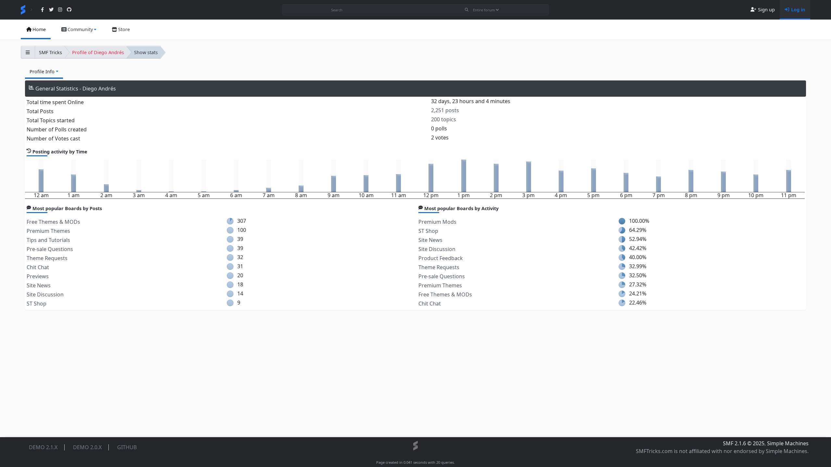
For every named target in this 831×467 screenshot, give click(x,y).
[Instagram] (60, 10)
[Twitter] (51, 10)
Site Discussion (45, 294)
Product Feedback (440, 258)
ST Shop (36, 303)
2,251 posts (445, 110)
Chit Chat (38, 267)
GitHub (127, 447)
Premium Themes (48, 230)
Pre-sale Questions (50, 249)
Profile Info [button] (42, 71)
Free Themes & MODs (53, 221)
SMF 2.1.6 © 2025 (743, 443)
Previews (38, 276)
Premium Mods (437, 221)
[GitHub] (69, 10)
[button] (78, 29)
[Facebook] (42, 10)
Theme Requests (47, 258)
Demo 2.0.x (87, 447)
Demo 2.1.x (43, 447)
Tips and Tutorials (48, 240)
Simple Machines (788, 443)
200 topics (443, 119)
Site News (39, 285)
